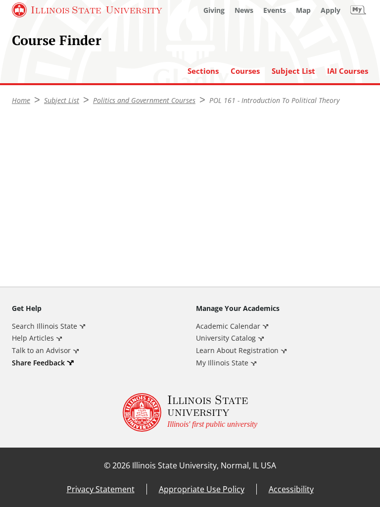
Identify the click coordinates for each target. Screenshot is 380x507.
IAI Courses (347, 71)
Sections (203, 71)
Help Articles (33, 338)
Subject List (293, 71)
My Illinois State (222, 362)
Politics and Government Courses (144, 100)
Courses (245, 71)
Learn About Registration (237, 350)
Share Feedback (38, 362)
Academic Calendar (228, 326)
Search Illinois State (44, 326)
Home (21, 100)
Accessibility (291, 489)
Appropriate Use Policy (201, 489)
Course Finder (56, 40)
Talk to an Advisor (41, 350)
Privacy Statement (101, 489)
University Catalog (226, 338)
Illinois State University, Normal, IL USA (204, 465)
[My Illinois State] (358, 10)
